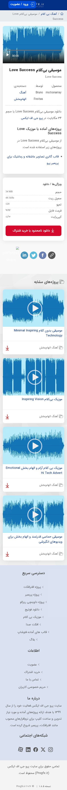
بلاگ (32, 639)
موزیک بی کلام (32, 617)
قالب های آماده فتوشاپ (32, 632)
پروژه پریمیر (32, 594)
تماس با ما (32, 679)
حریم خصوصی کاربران (32, 687)
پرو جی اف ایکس (32, 118)
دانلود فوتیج (32, 609)
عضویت (32, 664)
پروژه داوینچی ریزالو (32, 602)
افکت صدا (32, 624)
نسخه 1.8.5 (45, 786)
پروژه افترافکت (32, 587)
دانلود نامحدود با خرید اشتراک (32, 230)
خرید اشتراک (32, 672)
